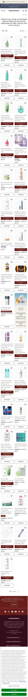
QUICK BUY (7, 65)
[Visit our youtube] (15, 611)
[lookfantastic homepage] (14, 10)
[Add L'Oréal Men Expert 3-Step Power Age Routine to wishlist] (11, 404)
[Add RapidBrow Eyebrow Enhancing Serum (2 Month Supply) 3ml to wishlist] (25, 199)
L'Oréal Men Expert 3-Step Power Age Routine (7, 418)
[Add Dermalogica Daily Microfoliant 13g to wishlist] (11, 295)
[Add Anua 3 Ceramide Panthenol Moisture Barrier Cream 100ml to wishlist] (25, 368)
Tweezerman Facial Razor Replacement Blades (6, 542)
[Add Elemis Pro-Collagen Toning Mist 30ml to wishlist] (25, 404)
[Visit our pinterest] (22, 611)
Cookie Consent (14, 630)
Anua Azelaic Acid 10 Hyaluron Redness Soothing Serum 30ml (7, 51)
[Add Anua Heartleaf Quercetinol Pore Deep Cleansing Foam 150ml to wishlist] (11, 103)
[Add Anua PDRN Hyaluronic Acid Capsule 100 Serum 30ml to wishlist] (25, 70)
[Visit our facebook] (5, 611)
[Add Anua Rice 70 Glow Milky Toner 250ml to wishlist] (25, 170)
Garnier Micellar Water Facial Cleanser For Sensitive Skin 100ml (21, 510)
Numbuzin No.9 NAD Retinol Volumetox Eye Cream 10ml (20, 542)
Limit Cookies (14, 690)
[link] (23, 10)
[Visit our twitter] (9, 611)
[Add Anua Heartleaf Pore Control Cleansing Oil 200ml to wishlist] (11, 199)
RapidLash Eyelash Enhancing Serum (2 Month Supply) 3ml (20, 245)
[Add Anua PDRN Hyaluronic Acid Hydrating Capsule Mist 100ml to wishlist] (11, 70)
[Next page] (18, 591)
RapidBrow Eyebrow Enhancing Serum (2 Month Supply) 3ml (20, 213)
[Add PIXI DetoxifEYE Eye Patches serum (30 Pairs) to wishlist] (11, 170)
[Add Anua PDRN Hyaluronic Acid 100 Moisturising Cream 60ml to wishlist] (25, 37)
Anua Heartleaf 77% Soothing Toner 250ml (6, 573)
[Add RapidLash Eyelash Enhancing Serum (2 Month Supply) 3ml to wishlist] (25, 231)
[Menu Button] (1, 10)
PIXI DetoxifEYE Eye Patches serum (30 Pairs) (6, 184)
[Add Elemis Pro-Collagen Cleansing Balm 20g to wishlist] (11, 231)
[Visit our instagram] (12, 611)
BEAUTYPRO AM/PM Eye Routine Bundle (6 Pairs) (21, 445)
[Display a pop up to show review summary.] (12, 58)
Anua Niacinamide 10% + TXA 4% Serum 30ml (7, 150)
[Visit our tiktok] (19, 611)
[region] (14, 672)
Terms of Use (6, 683)
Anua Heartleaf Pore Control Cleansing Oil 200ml (7, 213)
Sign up (14, 604)
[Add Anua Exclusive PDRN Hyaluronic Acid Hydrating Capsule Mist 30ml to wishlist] (25, 103)
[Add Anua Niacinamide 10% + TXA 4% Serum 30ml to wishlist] (11, 136)
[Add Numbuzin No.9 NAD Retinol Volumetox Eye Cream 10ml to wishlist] (25, 527)
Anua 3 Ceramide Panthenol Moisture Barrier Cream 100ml (20, 382)
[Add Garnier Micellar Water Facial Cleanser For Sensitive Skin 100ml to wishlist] (25, 496)
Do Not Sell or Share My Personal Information (14, 633)
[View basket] (26, 10)
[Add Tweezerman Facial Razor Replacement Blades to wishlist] (11, 527)
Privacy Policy (23, 681)
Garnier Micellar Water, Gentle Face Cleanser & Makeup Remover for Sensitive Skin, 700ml (7, 447)
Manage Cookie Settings (14, 686)
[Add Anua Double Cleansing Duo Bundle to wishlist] (11, 466)
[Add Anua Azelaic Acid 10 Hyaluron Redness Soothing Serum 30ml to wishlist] (11, 37)
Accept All (14, 694)
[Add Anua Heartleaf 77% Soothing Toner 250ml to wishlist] (11, 559)
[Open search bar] (4, 10)
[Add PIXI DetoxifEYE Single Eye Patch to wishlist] (25, 466)
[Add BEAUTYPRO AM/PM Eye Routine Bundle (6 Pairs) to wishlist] (25, 431)
